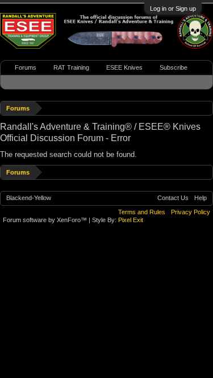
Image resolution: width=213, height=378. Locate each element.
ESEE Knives (124, 67)
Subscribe (173, 67)
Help (200, 197)
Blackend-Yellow (28, 197)
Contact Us (173, 197)
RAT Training (71, 67)
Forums (25, 67)
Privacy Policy (190, 212)
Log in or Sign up (173, 8)
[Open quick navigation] (206, 108)
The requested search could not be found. (68, 154)
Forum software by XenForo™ (46, 219)
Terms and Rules (141, 212)
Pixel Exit (130, 219)
